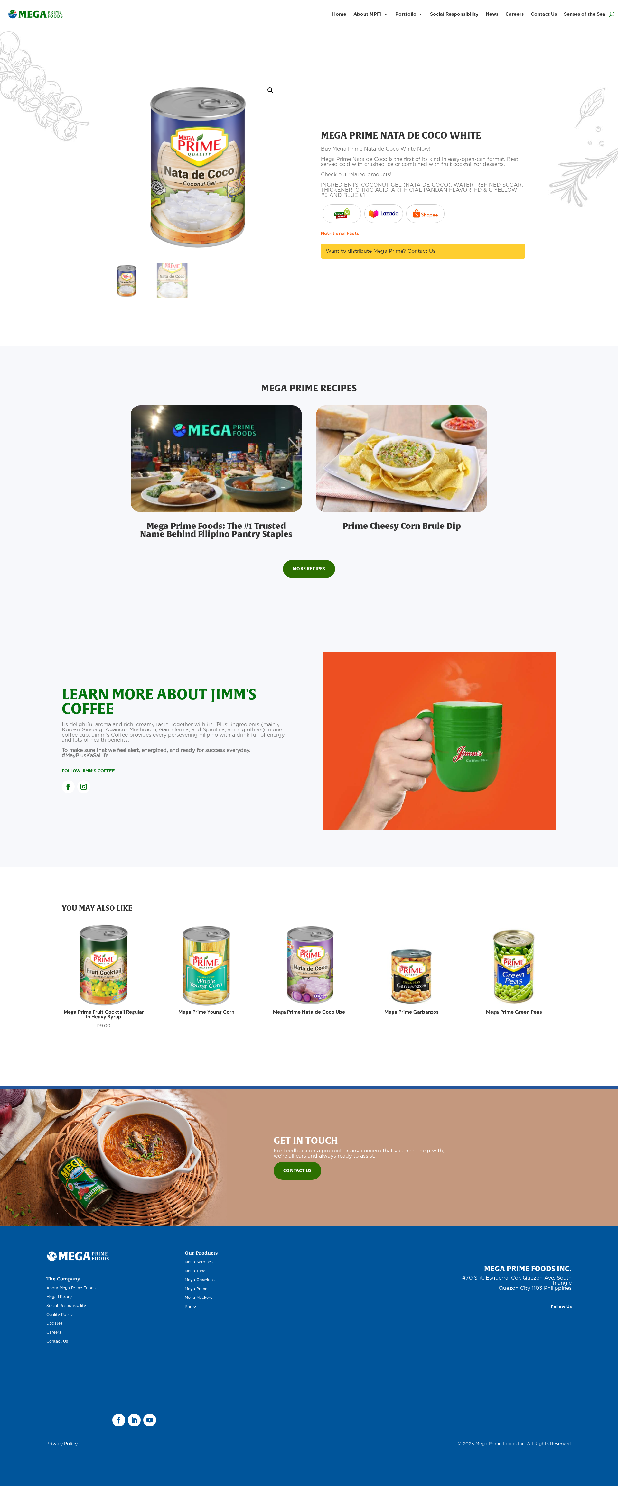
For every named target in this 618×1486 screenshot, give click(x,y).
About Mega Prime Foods (71, 1287)
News (492, 14)
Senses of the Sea (584, 14)
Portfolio (406, 14)
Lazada (341, 213)
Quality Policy (59, 1314)
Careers (514, 14)
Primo (190, 1306)
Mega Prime (196, 1288)
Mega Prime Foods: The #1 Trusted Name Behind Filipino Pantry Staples (216, 529)
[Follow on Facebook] (68, 786)
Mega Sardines (199, 1262)
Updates (54, 1323)
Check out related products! (356, 174)
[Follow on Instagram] (83, 786)
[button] (270, 90)
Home (339, 14)
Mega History (59, 1296)
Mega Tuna (195, 1271)
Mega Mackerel (199, 1297)
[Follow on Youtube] (149, 1420)
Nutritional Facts (340, 233)
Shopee (425, 213)
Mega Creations (200, 1279)
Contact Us (544, 14)
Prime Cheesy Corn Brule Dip (401, 525)
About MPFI (367, 14)
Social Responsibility (454, 14)
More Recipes (309, 568)
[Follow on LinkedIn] (134, 1420)
